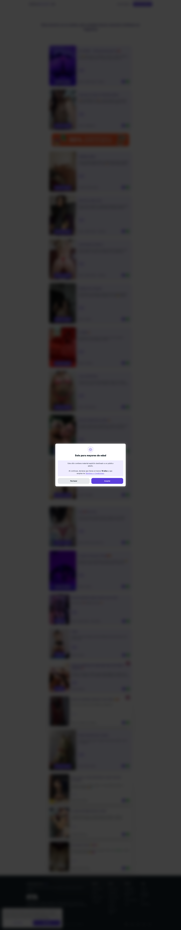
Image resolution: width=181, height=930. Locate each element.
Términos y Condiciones (95, 473)
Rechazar (73, 481)
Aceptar (107, 481)
